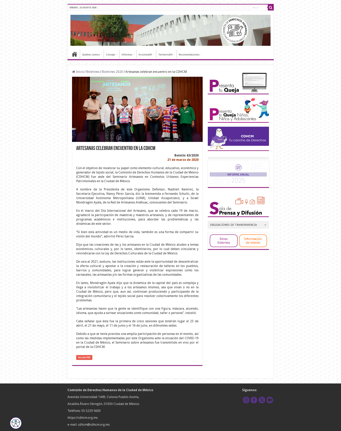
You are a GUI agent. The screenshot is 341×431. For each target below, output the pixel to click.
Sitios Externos (223, 241)
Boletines (92, 72)
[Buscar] (271, 7)
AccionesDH (145, 54)
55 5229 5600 (91, 411)
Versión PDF (84, 357)
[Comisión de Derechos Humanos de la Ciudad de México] (170, 29)
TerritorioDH (165, 54)
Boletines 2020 (112, 72)
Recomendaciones (189, 54)
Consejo (110, 54)
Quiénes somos (91, 54)
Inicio (74, 54)
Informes (127, 54)
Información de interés (253, 241)
